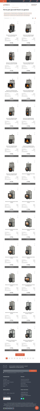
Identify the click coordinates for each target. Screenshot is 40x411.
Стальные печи (12, 15)
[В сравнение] (17, 23)
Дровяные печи (8, 7)
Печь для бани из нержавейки (26, 382)
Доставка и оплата (6, 380)
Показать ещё (20, 354)
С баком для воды (26, 15)
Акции (4, 386)
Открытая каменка (14, 13)
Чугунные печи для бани (25, 379)
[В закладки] (17, 21)
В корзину (12, 45)
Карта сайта (5, 384)
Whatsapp (23, 398)
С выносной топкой (19, 15)
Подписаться (33, 370)
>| (33, 358)
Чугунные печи (6, 15)
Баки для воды (23, 383)
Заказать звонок (33, 5)
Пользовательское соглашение (11, 372)
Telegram (21, 398)
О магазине (5, 379)
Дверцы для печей (24, 384)
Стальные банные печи (25, 380)
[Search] (27, 5)
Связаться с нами (6, 383)
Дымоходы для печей (24, 386)
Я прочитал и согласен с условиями (13, 372)
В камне (30, 13)
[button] (34, 4)
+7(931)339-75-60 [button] (24, 392)
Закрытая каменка (7, 13)
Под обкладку (20, 13)
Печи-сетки (25, 13)
